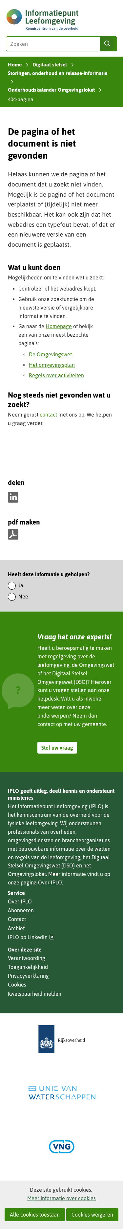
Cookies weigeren (92, 1215)
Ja (20, 585)
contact (48, 415)
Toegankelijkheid (28, 967)
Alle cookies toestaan (35, 1215)
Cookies (17, 985)
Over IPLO (50, 882)
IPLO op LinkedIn (31, 937)
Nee (23, 596)
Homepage (59, 326)
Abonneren (21, 910)
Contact (17, 919)
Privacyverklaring (28, 976)
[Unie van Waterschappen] (61, 1092)
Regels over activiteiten (56, 375)
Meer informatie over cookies (61, 1198)
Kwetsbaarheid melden (34, 994)
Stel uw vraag (57, 748)
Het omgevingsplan (52, 365)
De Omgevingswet (50, 354)
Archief (16, 928)
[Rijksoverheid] (61, 1039)
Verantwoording (26, 958)
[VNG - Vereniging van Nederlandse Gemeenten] (61, 1146)
